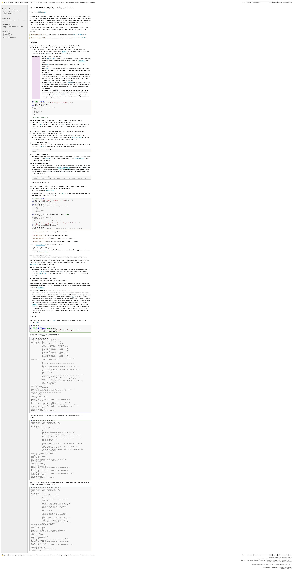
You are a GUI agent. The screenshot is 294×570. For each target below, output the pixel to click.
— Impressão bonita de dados (85, 2)
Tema (243, 2)
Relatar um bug (6, 33)
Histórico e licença (275, 561)
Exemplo (6, 15)
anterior (275, 2)
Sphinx (287, 568)
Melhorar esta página (8, 34)
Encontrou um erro (288, 567)
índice (290, 2)
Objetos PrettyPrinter (9, 13)
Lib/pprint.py (42, 12)
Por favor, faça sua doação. (286, 564)
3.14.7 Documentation (41, 2)
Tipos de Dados (69, 2)
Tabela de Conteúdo (9, 9)
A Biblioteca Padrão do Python (56, 2)
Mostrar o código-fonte (8, 35)
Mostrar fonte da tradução (9, 37)
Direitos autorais (273, 557)
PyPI (37, 322)
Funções (6, 12)
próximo (280, 2)
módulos (285, 2)
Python (5, 2)
